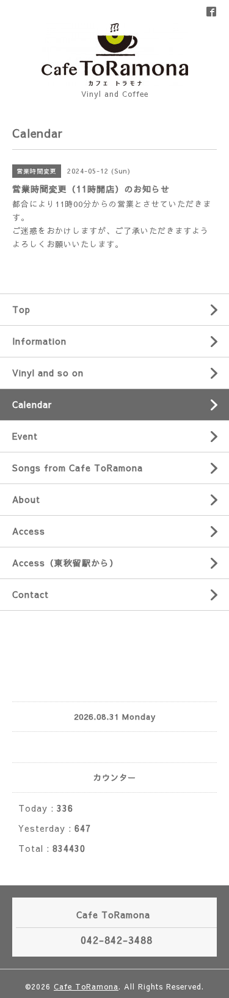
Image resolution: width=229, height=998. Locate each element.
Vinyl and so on (48, 373)
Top (21, 309)
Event (25, 436)
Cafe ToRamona (86, 986)
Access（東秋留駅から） (65, 563)
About (26, 499)
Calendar (32, 404)
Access (28, 531)
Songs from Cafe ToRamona (77, 468)
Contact (30, 594)
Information (39, 341)
